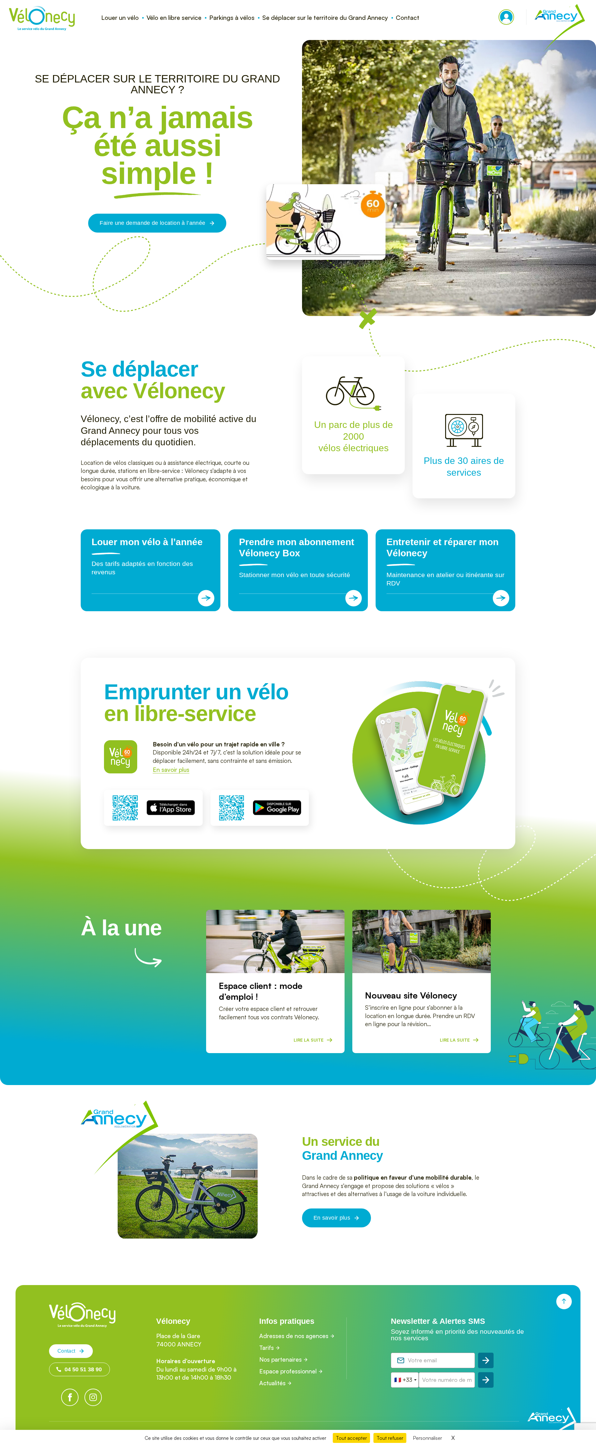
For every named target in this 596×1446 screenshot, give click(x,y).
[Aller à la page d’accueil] (82, 1325)
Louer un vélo (120, 17)
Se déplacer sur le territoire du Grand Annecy (325, 17)
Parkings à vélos (232, 17)
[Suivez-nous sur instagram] (93, 1397)
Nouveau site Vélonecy (411, 995)
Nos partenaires (280, 1360)
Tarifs (266, 1348)
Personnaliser (427, 1438)
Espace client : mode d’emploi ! (260, 991)
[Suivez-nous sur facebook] (70, 1397)
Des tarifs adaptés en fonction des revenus (147, 556)
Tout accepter (351, 1438)
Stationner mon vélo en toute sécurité (296, 557)
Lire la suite (308, 1040)
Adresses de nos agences (293, 1336)
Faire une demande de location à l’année (152, 223)
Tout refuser (390, 1438)
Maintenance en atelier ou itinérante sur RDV (445, 562)
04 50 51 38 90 (83, 1369)
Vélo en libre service (174, 17)
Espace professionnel (288, 1371)
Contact (407, 17)
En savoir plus (171, 769)
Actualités (272, 1383)
